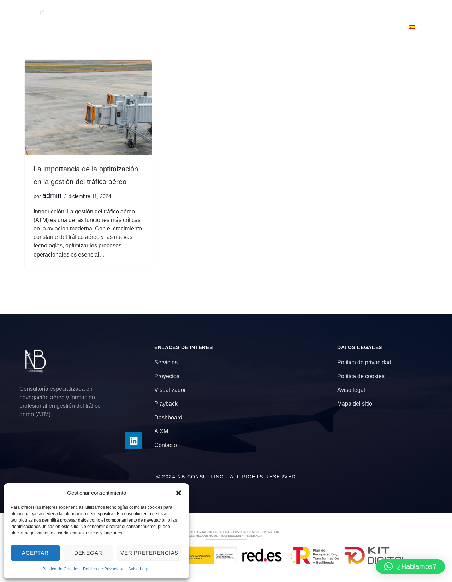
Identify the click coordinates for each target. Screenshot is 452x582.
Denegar (88, 553)
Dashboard (406, 11)
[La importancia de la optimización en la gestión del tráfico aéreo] (88, 107)
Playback (356, 11)
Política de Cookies (60, 568)
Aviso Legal (139, 568)
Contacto (373, 27)
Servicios (196, 11)
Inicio (104, 11)
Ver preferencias (149, 553)
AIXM (333, 27)
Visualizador (303, 11)
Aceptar (35, 553)
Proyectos (247, 11)
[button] (178, 492)
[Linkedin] (133, 440)
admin (51, 195)
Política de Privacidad (104, 568)
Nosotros (147, 11)
